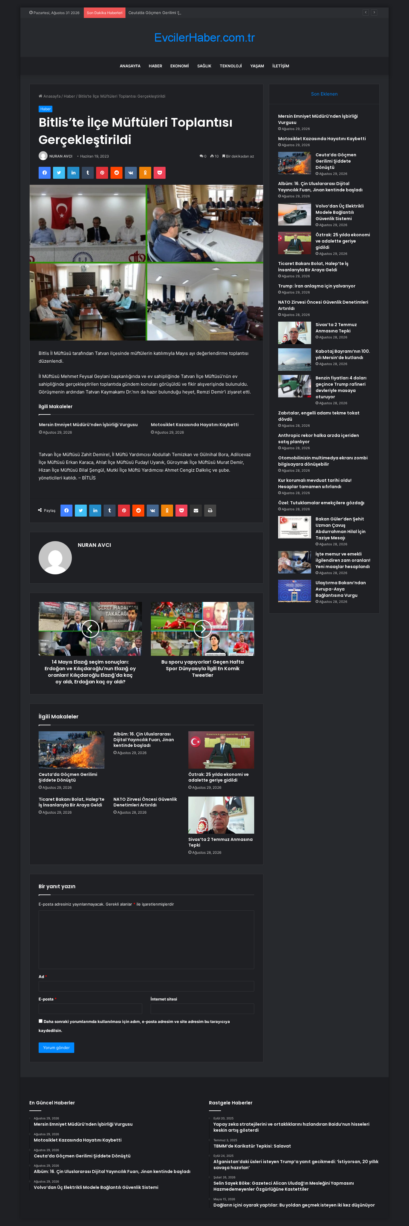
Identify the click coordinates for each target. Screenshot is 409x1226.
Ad (43, 976)
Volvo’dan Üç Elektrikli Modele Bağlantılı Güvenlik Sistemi (340, 212)
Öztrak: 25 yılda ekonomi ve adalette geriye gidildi (218, 777)
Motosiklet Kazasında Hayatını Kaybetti (195, 425)
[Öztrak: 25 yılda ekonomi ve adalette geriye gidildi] (221, 749)
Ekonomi (179, 65)
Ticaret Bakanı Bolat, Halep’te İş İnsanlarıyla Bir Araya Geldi (71, 802)
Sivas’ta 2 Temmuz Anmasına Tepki (220, 842)
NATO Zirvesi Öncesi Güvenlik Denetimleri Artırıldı (145, 802)
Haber (155, 65)
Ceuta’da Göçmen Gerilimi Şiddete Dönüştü (168, 12)
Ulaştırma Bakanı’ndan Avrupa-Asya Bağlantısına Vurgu (341, 589)
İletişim (280, 65)
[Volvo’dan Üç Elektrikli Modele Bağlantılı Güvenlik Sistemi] (294, 214)
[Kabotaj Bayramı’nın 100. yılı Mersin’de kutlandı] (294, 359)
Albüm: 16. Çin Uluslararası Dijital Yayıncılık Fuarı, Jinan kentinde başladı (143, 739)
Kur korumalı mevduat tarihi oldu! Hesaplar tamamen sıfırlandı (315, 483)
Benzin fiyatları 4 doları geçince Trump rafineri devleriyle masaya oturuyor (341, 387)
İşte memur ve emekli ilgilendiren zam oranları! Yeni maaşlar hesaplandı (343, 560)
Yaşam (257, 65)
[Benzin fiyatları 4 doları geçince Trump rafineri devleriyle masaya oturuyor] (294, 386)
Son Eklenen (324, 94)
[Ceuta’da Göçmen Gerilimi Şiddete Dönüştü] (71, 749)
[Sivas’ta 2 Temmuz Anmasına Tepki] (221, 815)
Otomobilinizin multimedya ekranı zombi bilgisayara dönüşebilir (323, 461)
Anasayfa (130, 65)
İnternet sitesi (164, 999)
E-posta (48, 999)
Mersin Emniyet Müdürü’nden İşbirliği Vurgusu (88, 425)
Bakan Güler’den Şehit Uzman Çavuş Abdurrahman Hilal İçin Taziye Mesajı (341, 528)
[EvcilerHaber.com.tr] (204, 37)
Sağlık (204, 65)
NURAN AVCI (60, 156)
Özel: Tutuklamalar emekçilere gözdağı (321, 503)
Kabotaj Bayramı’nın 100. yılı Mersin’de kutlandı (343, 354)
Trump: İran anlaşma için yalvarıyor (316, 286)
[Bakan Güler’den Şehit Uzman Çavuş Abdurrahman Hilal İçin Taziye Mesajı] (294, 527)
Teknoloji (231, 65)
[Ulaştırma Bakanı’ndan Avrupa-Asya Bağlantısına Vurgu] (294, 591)
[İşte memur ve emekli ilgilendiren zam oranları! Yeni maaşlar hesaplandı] (294, 562)
